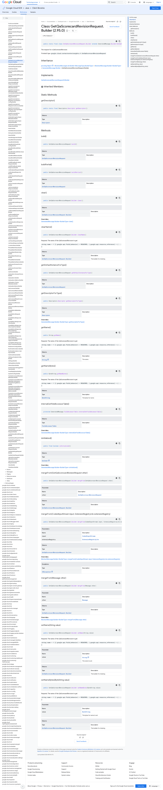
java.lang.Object (46, 66)
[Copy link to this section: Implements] (55, 75)
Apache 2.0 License (42, 751)
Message (85, 600)
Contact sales (32, 775)
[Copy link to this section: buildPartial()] (54, 165)
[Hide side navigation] (23, 786)
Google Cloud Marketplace (35, 772)
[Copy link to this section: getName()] (52, 327)
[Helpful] (117, 21)
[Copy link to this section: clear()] (48, 193)
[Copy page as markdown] (73, 30)
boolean (45, 461)
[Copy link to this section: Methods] (53, 131)
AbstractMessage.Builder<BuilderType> (108, 66)
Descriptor (46, 123)
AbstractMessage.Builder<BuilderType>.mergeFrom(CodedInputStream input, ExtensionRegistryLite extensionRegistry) (80, 559)
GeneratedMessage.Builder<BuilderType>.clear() (57, 221)
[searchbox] (12, 18)
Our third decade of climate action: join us (77, 786)
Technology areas (32, 2)
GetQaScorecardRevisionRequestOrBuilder (55, 80)
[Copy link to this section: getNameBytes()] (57, 366)
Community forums (67, 766)
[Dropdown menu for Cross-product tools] (59, 2)
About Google (32, 786)
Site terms (47, 786)
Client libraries (38, 8)
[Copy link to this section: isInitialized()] (53, 438)
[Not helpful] (120, 21)
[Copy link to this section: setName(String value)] (62, 625)
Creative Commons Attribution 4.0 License (88, 749)
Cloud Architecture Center (103, 775)
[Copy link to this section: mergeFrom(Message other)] (68, 578)
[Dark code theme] (116, 41)
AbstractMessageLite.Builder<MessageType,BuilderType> (74, 66)
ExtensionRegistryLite (90, 539)
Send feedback (114, 26)
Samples (33, 12)
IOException (46, 572)
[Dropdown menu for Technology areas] (40, 2)
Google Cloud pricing (34, 769)
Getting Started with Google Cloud (105, 769)
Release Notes (66, 772)
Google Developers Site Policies (68, 751)
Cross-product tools (50, 2)
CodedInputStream (88, 536)
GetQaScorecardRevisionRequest (53, 158)
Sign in (158, 2)
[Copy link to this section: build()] (48, 136)
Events (131, 769)
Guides (14, 12)
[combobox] (116, 2)
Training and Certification (102, 778)
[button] (12, 469)
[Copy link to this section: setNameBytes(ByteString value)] (71, 680)
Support (64, 769)
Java (27, 8)
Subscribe (141, 786)
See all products (32, 766)
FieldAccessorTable (49, 426)
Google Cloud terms (57, 786)
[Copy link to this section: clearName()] (54, 227)
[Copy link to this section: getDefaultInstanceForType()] (68, 265)
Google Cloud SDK (14, 8)
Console (133, 2)
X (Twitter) (132, 772)
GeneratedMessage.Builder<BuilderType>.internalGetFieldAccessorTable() (65, 433)
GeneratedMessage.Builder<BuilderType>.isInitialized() (59, 467)
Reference (23, 12)
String (44, 360)
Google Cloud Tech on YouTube (138, 778)
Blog (130, 766)
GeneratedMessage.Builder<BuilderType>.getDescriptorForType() (62, 322)
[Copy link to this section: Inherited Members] (65, 87)
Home (43, 21)
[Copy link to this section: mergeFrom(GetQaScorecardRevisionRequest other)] (89, 473)
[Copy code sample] (119, 41)
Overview (5, 12)
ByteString (46, 398)
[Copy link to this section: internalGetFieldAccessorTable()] (71, 404)
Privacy (40, 786)
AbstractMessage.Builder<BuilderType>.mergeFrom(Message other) (63, 620)
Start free (155, 8)
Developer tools (62, 21)
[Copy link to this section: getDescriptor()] (57, 101)
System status (66, 775)
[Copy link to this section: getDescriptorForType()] (64, 293)
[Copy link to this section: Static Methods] (59, 95)
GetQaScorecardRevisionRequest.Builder (57, 215)
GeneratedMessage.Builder (51, 68)
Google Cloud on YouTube (136, 775)
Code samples (99, 772)
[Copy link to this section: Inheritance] (55, 61)
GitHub (97, 766)
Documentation (51, 21)
